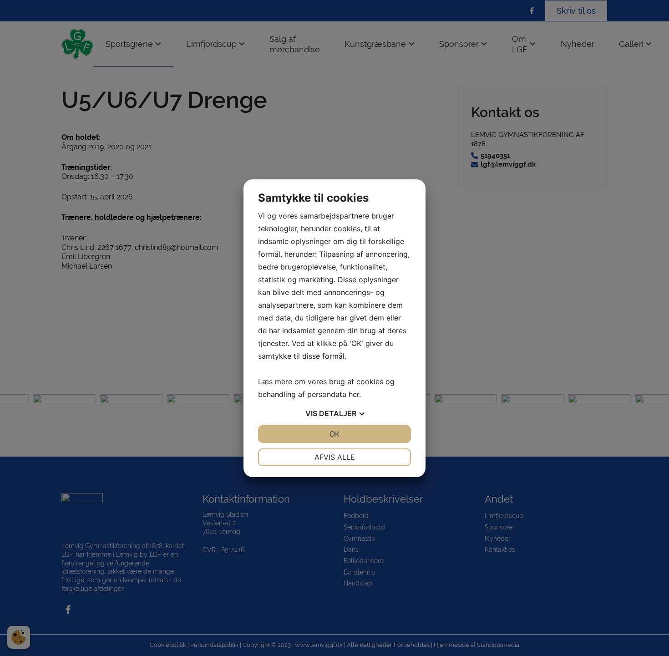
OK (334, 433)
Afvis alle (334, 457)
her (354, 394)
